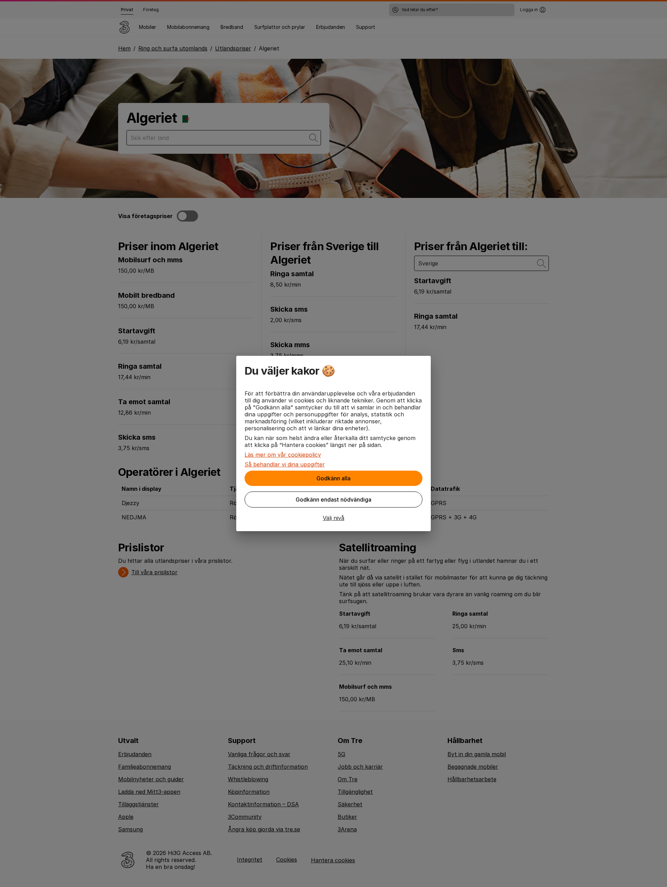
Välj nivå (333, 517)
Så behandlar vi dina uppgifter (285, 464)
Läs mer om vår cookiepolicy (283, 454)
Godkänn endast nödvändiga (333, 499)
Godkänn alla (333, 478)
